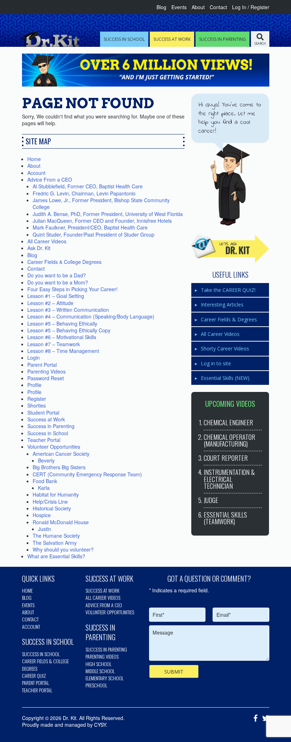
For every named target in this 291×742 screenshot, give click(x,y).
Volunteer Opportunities (53, 446)
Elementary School (104, 678)
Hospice (42, 515)
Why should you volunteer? (63, 549)
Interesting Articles (222, 304)
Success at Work (46, 419)
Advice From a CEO (49, 179)
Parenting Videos (46, 371)
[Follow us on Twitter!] (264, 718)
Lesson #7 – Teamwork (53, 344)
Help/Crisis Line (50, 501)
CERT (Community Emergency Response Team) (87, 474)
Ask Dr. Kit (38, 247)
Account (36, 172)
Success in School (47, 433)
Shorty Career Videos (225, 348)
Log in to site (216, 363)
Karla (44, 487)
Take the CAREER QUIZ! (228, 290)
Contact (218, 7)
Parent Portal (42, 364)
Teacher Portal (43, 439)
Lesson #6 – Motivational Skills (61, 336)
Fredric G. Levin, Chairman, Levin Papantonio (84, 193)
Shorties (36, 405)
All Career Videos (46, 241)
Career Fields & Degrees (229, 319)
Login (33, 357)
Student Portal (43, 412)
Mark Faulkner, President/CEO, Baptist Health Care (90, 227)
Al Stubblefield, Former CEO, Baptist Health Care (88, 186)
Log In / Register (250, 7)
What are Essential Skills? (56, 556)
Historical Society (52, 508)
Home (34, 158)
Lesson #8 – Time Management (63, 350)
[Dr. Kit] (48, 39)
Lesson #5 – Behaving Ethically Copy (68, 330)
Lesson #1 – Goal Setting (55, 295)
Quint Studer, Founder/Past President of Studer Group (93, 234)
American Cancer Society (61, 453)
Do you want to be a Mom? (57, 282)
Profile (34, 384)
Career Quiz (34, 675)
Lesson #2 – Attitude (50, 302)
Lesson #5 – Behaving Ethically (62, 323)
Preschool (96, 685)
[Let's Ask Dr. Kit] (230, 248)
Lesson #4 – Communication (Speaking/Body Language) (90, 316)
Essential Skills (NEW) (225, 378)
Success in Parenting (51, 426)
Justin (44, 528)
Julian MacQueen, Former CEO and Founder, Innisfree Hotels (102, 220)
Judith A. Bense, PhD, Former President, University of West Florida (108, 213)
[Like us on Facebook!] (253, 718)
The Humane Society (56, 535)
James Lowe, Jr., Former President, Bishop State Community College (101, 203)
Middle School (100, 671)
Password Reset (45, 378)
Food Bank (45, 480)
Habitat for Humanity (56, 494)
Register (36, 398)
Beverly (46, 460)
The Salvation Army (55, 542)
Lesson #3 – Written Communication (68, 309)
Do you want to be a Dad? (56, 275)
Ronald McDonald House (61, 522)
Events (179, 7)
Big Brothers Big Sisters (59, 467)
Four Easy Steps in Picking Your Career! (72, 289)
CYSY (100, 724)
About (198, 7)
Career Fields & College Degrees (64, 261)
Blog (161, 7)
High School (98, 664)
